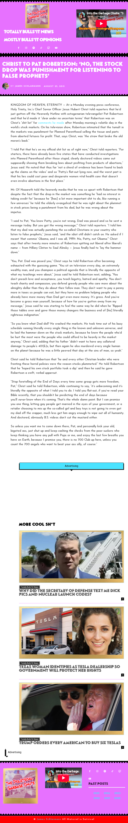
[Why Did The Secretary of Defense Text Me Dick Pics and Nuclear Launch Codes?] (71, 557)
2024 (107, 793)
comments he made (51, 123)
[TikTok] (41, 48)
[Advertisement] (71, 498)
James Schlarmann (28, 86)
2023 (117, 793)
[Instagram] (26, 48)
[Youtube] (56, 48)
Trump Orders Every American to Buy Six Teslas (70, 743)
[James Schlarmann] (6, 86)
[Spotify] (33, 48)
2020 (117, 798)
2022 (97, 798)
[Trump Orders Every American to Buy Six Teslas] (71, 709)
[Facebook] (19, 48)
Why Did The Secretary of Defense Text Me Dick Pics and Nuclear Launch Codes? (69, 593)
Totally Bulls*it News (29, 587)
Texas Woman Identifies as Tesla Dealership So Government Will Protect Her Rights (69, 669)
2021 (107, 798)
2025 (97, 793)
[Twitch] (49, 48)
